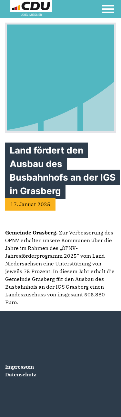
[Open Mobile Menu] (108, 9)
